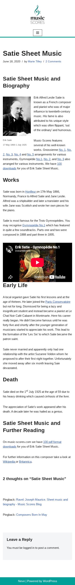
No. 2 (47, 159)
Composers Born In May (31, 514)
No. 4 (17, 154)
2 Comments (53, 61)
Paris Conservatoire (57, 301)
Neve (21, 581)
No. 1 (62, 149)
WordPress (50, 581)
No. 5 (30, 154)
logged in (28, 547)
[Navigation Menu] (37, 32)
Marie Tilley (35, 61)
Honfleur (31, 191)
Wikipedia (9, 461)
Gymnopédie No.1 (33, 225)
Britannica (25, 461)
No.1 (39, 159)
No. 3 (9, 154)
